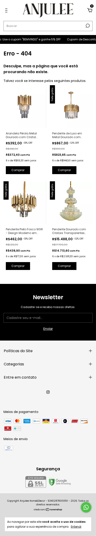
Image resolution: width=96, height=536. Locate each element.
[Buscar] (87, 25)
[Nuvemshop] (48, 510)
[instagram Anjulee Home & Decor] (48, 392)
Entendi (76, 526)
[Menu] (7, 10)
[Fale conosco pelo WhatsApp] (86, 507)
